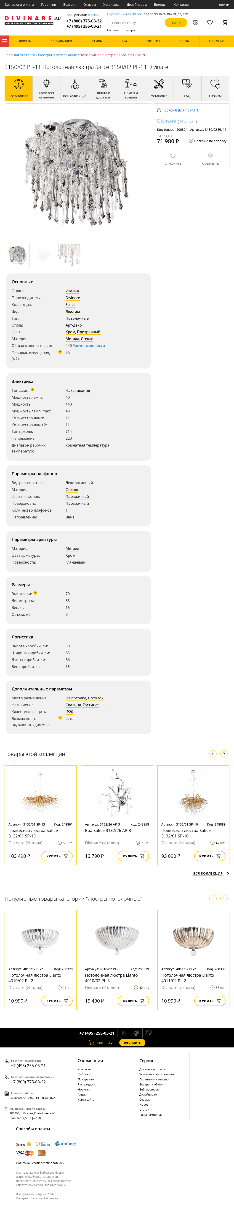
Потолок (96, 698)
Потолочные (65, 54)
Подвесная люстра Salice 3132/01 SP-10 (186, 833)
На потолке (76, 698)
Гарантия (48, 4)
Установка (111, 4)
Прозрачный (89, 331)
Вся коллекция (208, 873)
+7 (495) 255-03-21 (84, 26)
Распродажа (86, 1084)
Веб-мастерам (149, 1089)
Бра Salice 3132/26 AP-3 (108, 830)
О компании (90, 1060)
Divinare (73, 297)
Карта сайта (86, 1099)
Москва (93, 15)
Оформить (132, 1042)
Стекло (87, 338)
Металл (72, 338)
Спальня (73, 704)
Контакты (181, 4)
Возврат (69, 4)
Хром (70, 331)
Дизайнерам (137, 4)
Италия (72, 290)
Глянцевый (76, 562)
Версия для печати (181, 110)
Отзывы (89, 4)
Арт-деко (74, 325)
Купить (53, 856)
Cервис (146, 1060)
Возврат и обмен (151, 1084)
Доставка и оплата (19, 4)
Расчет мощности (89, 345)
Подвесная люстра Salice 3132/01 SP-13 (33, 833)
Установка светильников (157, 1074)
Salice (70, 304)
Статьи (144, 1109)
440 (69, 404)
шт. (100, 1043)
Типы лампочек (150, 1114)
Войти (224, 5)
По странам (86, 1079)
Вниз (70, 517)
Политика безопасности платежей (40, 1163)
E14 (69, 431)
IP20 (69, 711)
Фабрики (84, 1074)
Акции (82, 1094)
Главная (12, 54)
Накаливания (78, 390)
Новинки (84, 1089)
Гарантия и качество (154, 1079)
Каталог (4, 41)
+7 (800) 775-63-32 (84, 21)
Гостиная (91, 704)
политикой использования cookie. (42, 1185)
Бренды (160, 4)
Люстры (45, 54)
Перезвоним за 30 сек (124, 14)
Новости (145, 1104)
